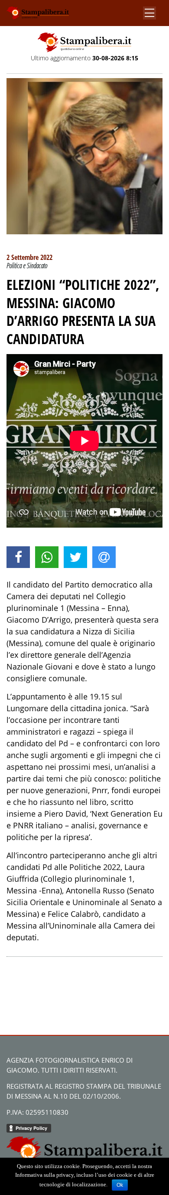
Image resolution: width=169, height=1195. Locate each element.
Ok (120, 1185)
